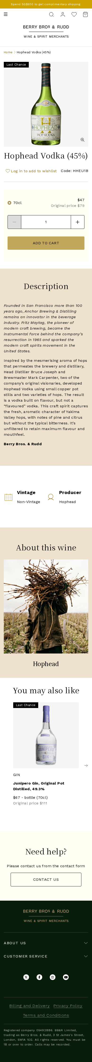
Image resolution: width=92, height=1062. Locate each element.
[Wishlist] (74, 14)
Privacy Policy (68, 1005)
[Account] (62, 14)
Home (8, 52)
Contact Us (46, 879)
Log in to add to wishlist (34, 171)
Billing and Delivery (29, 1005)
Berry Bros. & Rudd (46, 28)
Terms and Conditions (46, 1015)
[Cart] (84, 14)
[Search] (51, 14)
